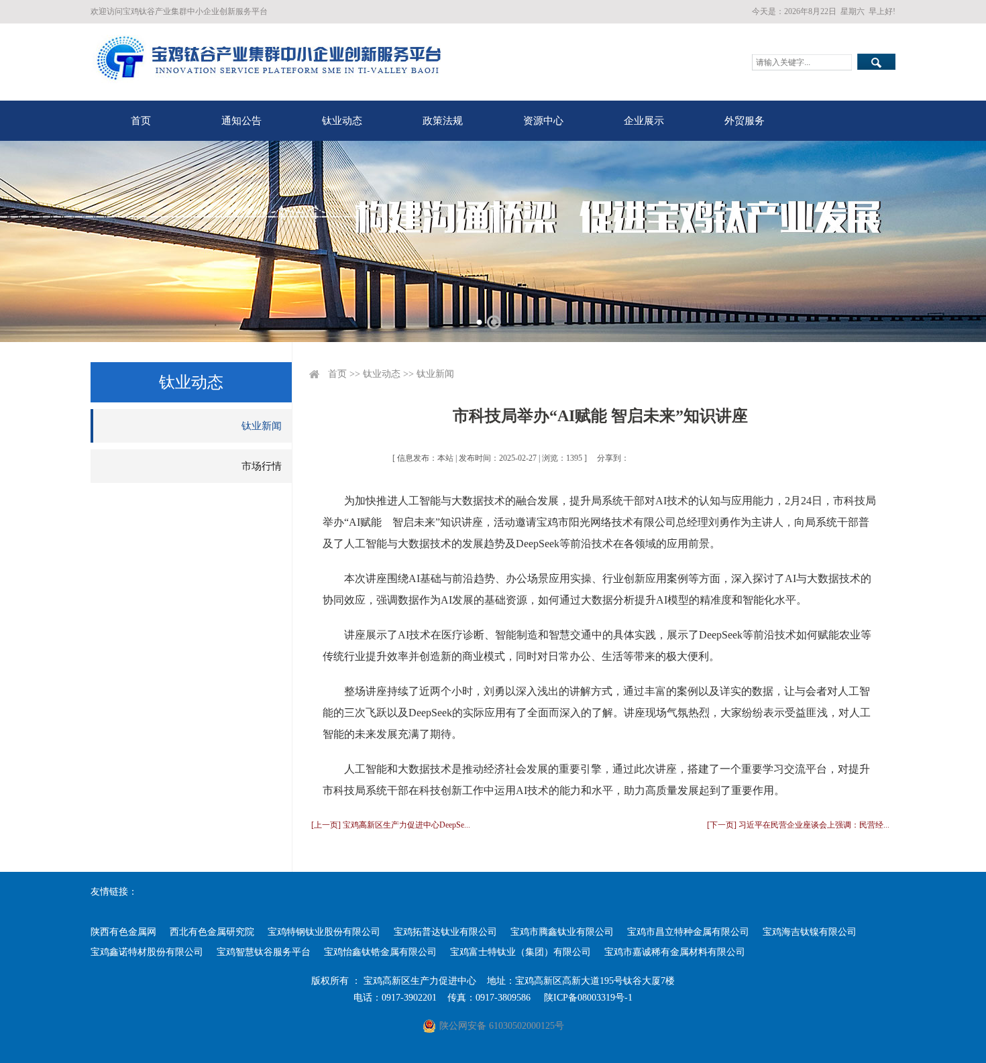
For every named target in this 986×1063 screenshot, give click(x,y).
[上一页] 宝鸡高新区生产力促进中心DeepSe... (390, 825)
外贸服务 (744, 120)
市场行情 (261, 466)
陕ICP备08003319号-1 (588, 998)
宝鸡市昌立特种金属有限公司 (688, 932)
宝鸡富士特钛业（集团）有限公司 (520, 952)
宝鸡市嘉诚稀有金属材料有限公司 (674, 952)
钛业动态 (342, 120)
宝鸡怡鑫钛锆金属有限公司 (380, 952)
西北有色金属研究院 (212, 932)
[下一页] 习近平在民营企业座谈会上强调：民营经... (798, 825)
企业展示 (644, 120)
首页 (141, 120)
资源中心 (543, 120)
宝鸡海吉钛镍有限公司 (810, 932)
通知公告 (241, 120)
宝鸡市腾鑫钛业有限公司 (562, 932)
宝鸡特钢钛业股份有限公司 (324, 932)
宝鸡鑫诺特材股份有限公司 (147, 952)
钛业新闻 (261, 426)
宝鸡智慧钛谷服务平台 (264, 952)
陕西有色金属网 (123, 932)
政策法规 (443, 120)
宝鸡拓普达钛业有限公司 (445, 932)
